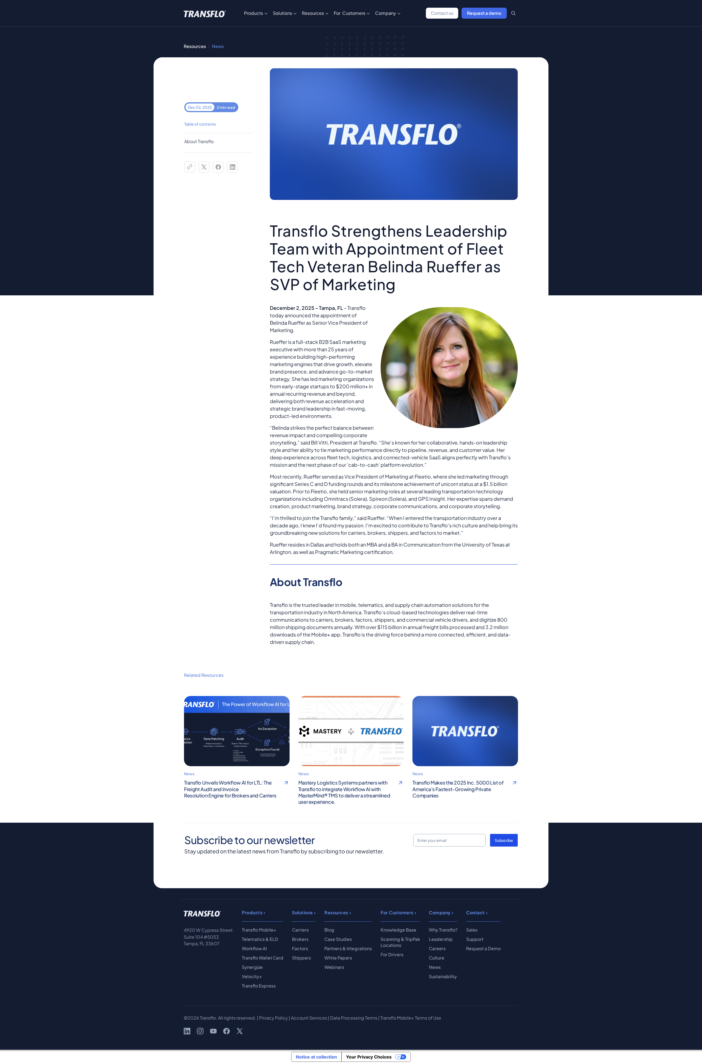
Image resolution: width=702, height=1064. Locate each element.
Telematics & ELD (260, 939)
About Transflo (199, 141)
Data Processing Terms (353, 1018)
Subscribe (504, 840)
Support (474, 939)
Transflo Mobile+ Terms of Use (410, 1018)
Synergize (252, 967)
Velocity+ (252, 976)
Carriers (300, 930)
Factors (300, 948)
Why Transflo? (443, 930)
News (435, 967)
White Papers (338, 958)
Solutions (282, 13)
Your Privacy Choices (369, 1057)
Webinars (334, 967)
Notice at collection (316, 1057)
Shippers (301, 958)
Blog (329, 930)
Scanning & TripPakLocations (400, 942)
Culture (436, 958)
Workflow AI (254, 948)
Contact (475, 912)
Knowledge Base (398, 930)
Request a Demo (483, 948)
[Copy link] (189, 167)
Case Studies (338, 939)
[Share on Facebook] (218, 167)
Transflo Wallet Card (262, 958)
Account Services (309, 1018)
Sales (471, 930)
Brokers (300, 939)
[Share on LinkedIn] (232, 167)
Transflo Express (259, 986)
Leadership (441, 939)
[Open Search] (513, 13)
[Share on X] (204, 167)
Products (253, 13)
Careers (437, 948)
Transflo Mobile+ (259, 930)
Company (385, 13)
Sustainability (443, 976)
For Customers (349, 13)
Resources (313, 13)
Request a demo (484, 13)
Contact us (442, 13)
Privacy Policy (273, 1018)
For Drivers (392, 954)
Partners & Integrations (348, 948)
